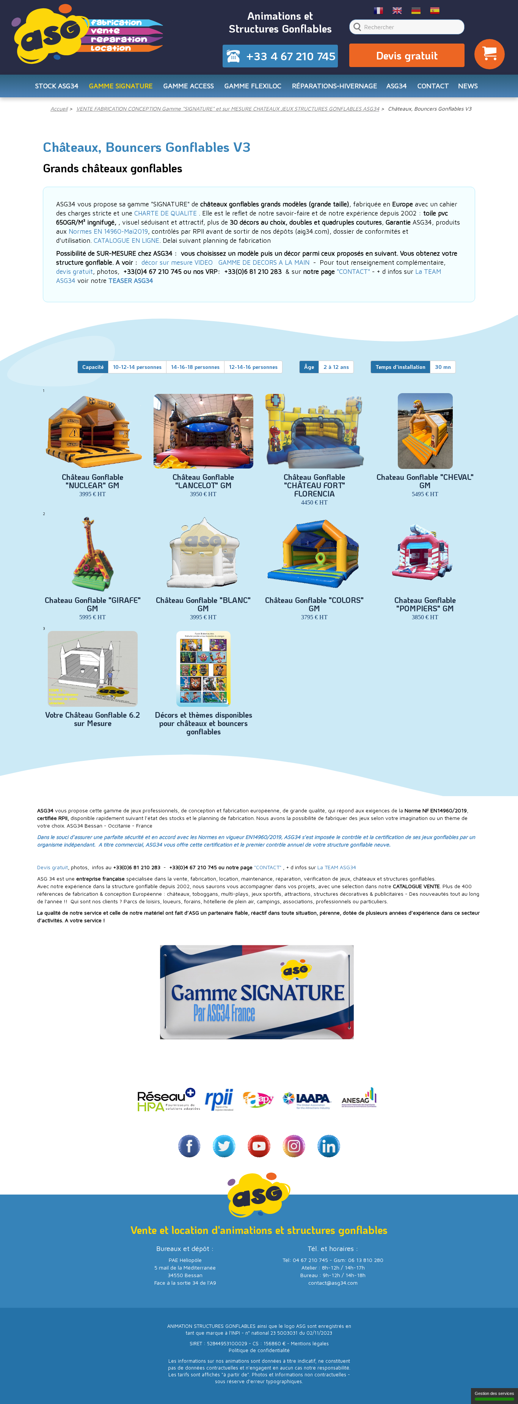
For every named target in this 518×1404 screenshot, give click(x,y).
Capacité (93, 366)
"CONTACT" (353, 271)
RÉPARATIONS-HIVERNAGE (334, 86)
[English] (397, 10)
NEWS (468, 86)
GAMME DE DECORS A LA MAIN (263, 262)
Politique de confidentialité (259, 1350)
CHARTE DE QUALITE (165, 213)
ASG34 (396, 86)
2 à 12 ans (336, 366)
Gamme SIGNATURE (121, 86)
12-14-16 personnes (253, 366)
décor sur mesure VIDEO (177, 262)
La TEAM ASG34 (336, 867)
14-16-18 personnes (195, 366)
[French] (379, 10)
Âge (309, 366)
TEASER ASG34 (130, 280)
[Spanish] (435, 10)
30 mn (443, 366)
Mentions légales (310, 1343)
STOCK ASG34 (56, 86)
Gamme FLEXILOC (252, 86)
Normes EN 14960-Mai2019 (108, 231)
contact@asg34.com (333, 1282)
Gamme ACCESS (188, 86)
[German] (416, 10)
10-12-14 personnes (137, 366)
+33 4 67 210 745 (291, 56)
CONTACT (433, 86)
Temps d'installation (400, 366)
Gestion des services (494, 1393)
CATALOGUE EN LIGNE (126, 240)
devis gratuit (74, 271)
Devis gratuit (407, 55)
